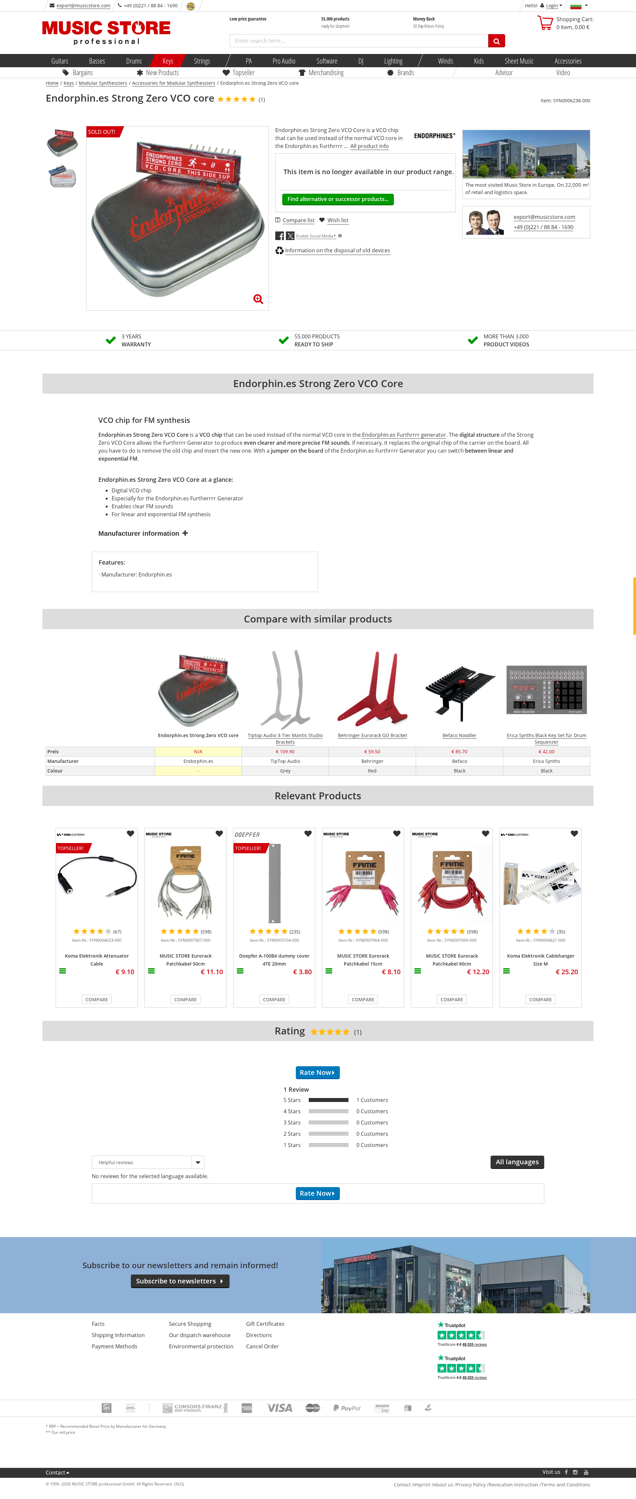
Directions (259, 1335)
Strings (202, 61)
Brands (406, 72)
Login (552, 5)
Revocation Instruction (513, 1484)
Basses (97, 61)
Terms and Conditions (565, 1484)
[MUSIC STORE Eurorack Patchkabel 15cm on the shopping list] (396, 833)
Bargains (83, 72)
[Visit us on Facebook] (566, 1472)
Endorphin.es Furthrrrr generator (404, 434)
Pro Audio (284, 61)
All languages (517, 1161)
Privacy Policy (471, 1484)
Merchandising (326, 72)
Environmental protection (201, 1346)
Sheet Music (519, 61)
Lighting (393, 61)
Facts (98, 1323)
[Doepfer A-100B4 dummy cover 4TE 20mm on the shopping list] (308, 833)
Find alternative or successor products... (338, 199)
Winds (445, 61)
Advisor (504, 72)
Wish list (338, 220)
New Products (162, 72)
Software (326, 61)
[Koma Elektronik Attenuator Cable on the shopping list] (130, 833)
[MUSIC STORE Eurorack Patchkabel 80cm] (452, 883)
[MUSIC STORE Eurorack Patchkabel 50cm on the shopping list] (219, 833)
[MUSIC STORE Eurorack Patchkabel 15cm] (363, 883)
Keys (168, 61)
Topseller (244, 72)
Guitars (59, 61)
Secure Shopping (190, 1323)
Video (563, 72)
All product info (369, 146)
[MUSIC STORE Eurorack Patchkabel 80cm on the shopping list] (485, 833)
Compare (96, 999)
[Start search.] (496, 40)
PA (249, 61)
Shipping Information (118, 1335)
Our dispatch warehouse (200, 1335)
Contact (55, 1472)
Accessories (568, 61)
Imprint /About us (433, 1484)
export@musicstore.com (83, 5)
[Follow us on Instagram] (575, 1472)
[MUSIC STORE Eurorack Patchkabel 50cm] (185, 883)
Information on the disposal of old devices (337, 250)
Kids (479, 61)
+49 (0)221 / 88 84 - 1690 (543, 227)
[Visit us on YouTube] (586, 1472)
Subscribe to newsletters (176, 1280)
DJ (360, 61)
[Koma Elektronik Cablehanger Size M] (540, 883)
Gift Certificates (265, 1323)
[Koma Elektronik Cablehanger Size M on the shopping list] (574, 833)
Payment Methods (114, 1346)
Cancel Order (262, 1346)
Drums (133, 61)
